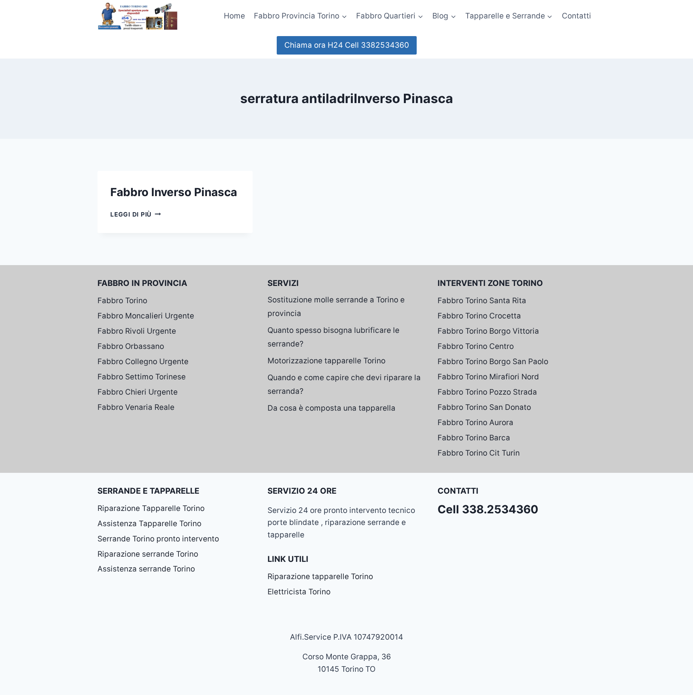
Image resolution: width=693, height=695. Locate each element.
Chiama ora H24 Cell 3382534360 (346, 45)
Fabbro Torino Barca (474, 437)
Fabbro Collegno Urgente (142, 361)
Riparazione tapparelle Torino (320, 576)
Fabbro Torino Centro (476, 346)
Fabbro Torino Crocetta (479, 315)
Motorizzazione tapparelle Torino (326, 360)
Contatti (576, 15)
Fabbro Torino (122, 300)
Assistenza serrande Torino (146, 568)
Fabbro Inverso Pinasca (173, 192)
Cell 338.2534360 (488, 509)
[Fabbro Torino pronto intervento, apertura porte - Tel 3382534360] (137, 15)
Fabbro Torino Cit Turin (479, 453)
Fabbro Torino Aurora (475, 422)
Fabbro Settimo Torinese (141, 376)
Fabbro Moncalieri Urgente (145, 315)
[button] (344, 16)
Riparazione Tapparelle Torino (151, 508)
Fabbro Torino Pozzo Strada (487, 392)
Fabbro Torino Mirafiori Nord (488, 376)
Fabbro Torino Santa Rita (482, 300)
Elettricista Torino (298, 591)
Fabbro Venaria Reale (135, 407)
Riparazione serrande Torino (147, 554)
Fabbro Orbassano (130, 346)
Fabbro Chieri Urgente (137, 392)
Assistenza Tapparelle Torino (149, 523)
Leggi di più (135, 214)
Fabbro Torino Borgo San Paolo (493, 361)
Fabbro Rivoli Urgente (136, 331)
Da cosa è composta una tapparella (331, 408)
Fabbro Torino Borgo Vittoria (488, 331)
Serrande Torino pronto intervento (158, 538)
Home (234, 15)
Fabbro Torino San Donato (484, 407)
